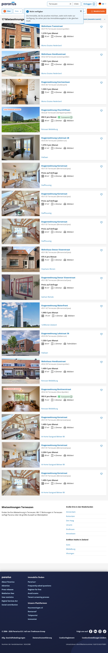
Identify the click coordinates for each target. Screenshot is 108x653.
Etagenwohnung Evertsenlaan (55, 82)
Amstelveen (70, 533)
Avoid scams (33, 593)
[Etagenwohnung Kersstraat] (21, 175)
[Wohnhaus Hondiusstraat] (21, 63)
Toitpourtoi (32, 615)
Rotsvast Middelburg (49, 129)
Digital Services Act (10, 601)
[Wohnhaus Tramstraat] (21, 35)
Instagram (100, 631)
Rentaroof (32, 611)
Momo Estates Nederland (51, 45)
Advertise (6, 586)
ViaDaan (44, 157)
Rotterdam (70, 516)
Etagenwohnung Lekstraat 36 (55, 333)
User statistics (8, 597)
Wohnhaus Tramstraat (52, 26)
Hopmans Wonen (48, 269)
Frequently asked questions (39, 586)
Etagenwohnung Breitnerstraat (56, 389)
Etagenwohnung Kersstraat (54, 166)
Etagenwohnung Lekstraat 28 (55, 138)
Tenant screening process (38, 597)
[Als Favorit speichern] (101, 27)
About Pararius (8, 582)
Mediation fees (8, 593)
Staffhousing (46, 185)
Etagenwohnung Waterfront (54, 305)
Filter (9, 11)
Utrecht (69, 525)
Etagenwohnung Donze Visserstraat (58, 277)
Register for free (34, 589)
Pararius (9, 4)
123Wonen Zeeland (49, 325)
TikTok (104, 631)
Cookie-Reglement (66, 638)
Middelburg (70, 549)
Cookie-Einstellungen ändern (94, 638)
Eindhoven (70, 529)
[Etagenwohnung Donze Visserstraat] (21, 287)
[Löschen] (70, 4)
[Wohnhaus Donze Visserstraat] (21, 259)
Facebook (90, 631)
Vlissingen (70, 553)
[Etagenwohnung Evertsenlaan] (21, 91)
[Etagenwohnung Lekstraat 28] (21, 147)
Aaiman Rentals (47, 297)
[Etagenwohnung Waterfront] (21, 315)
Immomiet (32, 619)
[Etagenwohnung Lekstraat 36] (21, 343)
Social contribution (10, 605)
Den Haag (70, 520)
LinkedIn (95, 631)
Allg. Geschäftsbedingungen (13, 638)
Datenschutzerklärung (42, 638)
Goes (68, 545)
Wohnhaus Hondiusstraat (53, 54)
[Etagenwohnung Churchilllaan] (21, 119)
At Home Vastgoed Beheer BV (53, 436)
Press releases (7, 589)
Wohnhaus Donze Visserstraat (55, 249)
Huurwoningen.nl (35, 608)
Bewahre (99, 11)
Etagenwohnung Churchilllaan (55, 110)
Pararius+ (32, 582)
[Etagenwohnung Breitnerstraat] (21, 399)
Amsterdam (71, 512)
